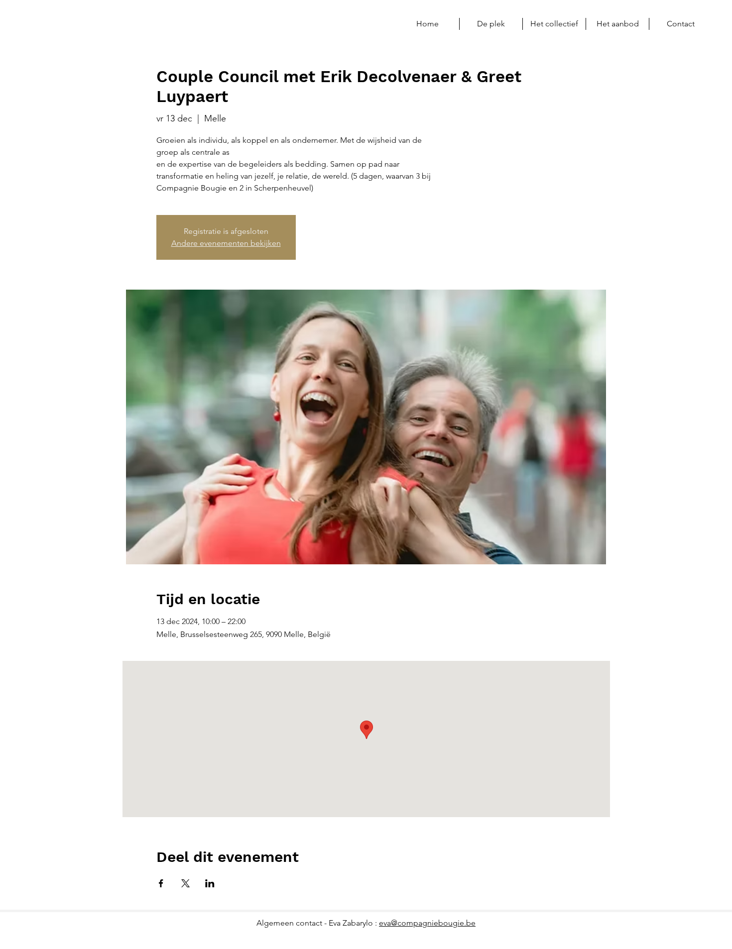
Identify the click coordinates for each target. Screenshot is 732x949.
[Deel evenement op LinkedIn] (210, 883)
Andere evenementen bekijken (226, 243)
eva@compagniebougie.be (427, 923)
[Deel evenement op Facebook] (161, 883)
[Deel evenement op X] (185, 883)
